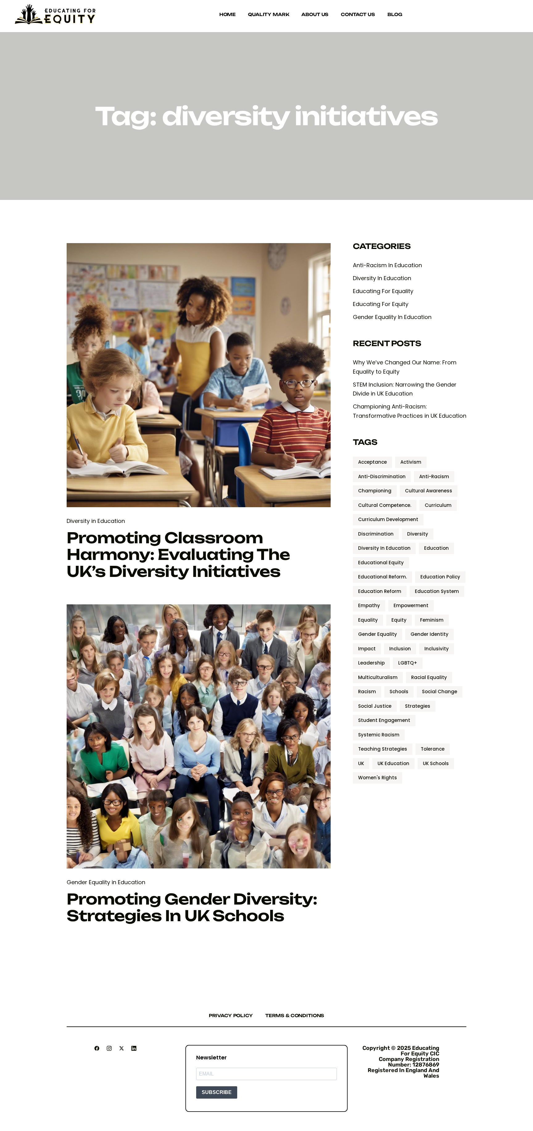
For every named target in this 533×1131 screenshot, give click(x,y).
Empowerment (411, 605)
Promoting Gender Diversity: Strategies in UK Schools (192, 907)
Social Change (439, 691)
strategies (417, 706)
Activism (410, 462)
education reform (379, 591)
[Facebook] (97, 1048)
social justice (374, 706)
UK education (393, 763)
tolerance (432, 749)
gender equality (377, 634)
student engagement (384, 720)
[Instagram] (109, 1048)
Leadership (371, 663)
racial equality (429, 677)
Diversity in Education (96, 521)
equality (368, 620)
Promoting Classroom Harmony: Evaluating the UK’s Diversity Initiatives (178, 554)
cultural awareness (428, 490)
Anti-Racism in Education (387, 265)
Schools (399, 691)
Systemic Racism (378, 734)
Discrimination (376, 534)
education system (437, 591)
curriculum (438, 505)
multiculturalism (378, 677)
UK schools (436, 763)
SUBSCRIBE (217, 1092)
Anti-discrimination (382, 476)
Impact (367, 648)
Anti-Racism (434, 476)
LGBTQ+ (407, 663)
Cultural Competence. (384, 505)
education (436, 548)
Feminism (432, 620)
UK (361, 763)
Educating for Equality (383, 291)
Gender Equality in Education (106, 882)
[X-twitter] (121, 1048)
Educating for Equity (380, 304)
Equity (399, 620)
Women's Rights (377, 777)
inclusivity (436, 648)
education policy (440, 577)
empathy (369, 605)
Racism (367, 691)
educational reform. (382, 577)
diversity (417, 534)
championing (374, 490)
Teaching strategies (382, 749)
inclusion (400, 648)
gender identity (429, 634)
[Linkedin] (134, 1048)
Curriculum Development (388, 519)
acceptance (372, 462)
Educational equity (381, 562)
